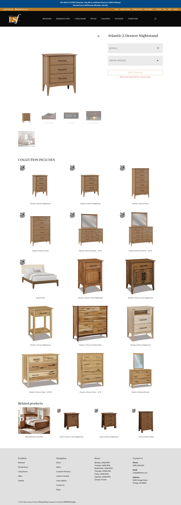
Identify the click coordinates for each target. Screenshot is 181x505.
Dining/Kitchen (63, 19)
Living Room (80, 19)
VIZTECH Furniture (69, 502)
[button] (98, 36)
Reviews (159, 9)
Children (105, 19)
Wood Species (118, 60)
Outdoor (119, 19)
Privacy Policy (43, 502)
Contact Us (60, 485)
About (116, 9)
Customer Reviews (63, 472)
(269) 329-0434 (138, 465)
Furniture (133, 19)
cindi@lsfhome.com (140, 473)
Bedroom (47, 19)
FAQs (169, 9)
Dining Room (23, 467)
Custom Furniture (125, 9)
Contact (175, 9)
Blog (164, 9)
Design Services (137, 9)
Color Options (148, 9)
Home (58, 463)
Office (93, 19)
